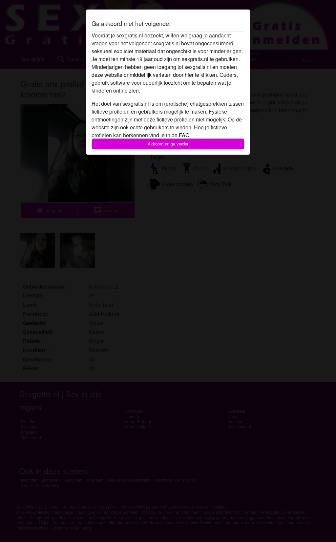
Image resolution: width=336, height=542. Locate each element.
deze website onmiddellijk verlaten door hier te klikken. (155, 74)
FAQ (184, 135)
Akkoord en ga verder (168, 144)
